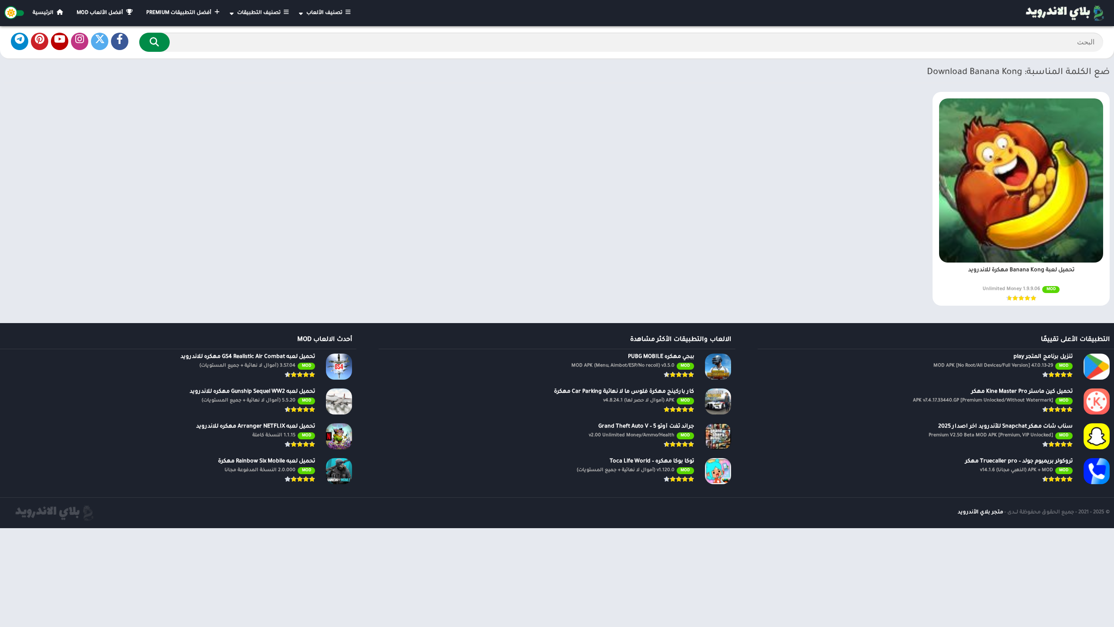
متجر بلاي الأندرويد (980, 513)
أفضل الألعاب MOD (100, 13)
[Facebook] (119, 41)
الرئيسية (44, 13)
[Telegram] (19, 41)
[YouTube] (59, 41)
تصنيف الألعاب (325, 13)
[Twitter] (99, 41)
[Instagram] (79, 41)
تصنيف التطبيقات (259, 13)
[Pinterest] (39, 41)
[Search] (154, 42)
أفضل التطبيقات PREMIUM (179, 13)
